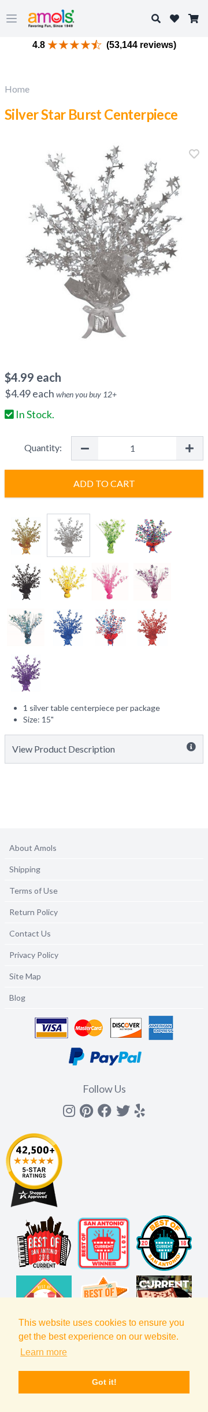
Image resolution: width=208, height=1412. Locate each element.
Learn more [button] (43, 1352)
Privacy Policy (33, 955)
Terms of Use (33, 890)
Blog (17, 997)
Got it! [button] (104, 1382)
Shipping (24, 869)
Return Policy (33, 912)
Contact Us (30, 933)
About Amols (33, 848)
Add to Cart (104, 483)
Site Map (25, 976)
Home (17, 88)
